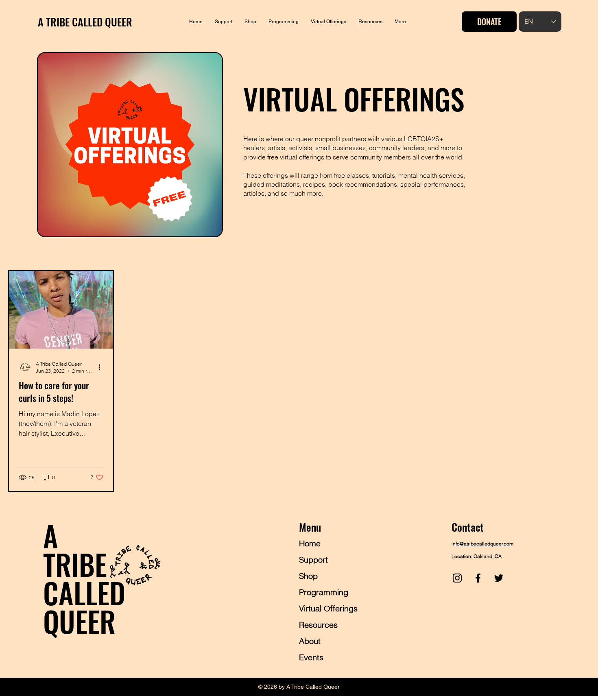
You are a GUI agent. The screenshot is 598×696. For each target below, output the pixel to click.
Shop (308, 576)
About (310, 641)
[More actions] (102, 367)
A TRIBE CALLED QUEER (85, 22)
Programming (323, 592)
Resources (318, 625)
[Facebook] (478, 578)
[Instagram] (457, 578)
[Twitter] (499, 578)
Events (311, 657)
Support (313, 559)
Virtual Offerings (328, 608)
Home (310, 543)
